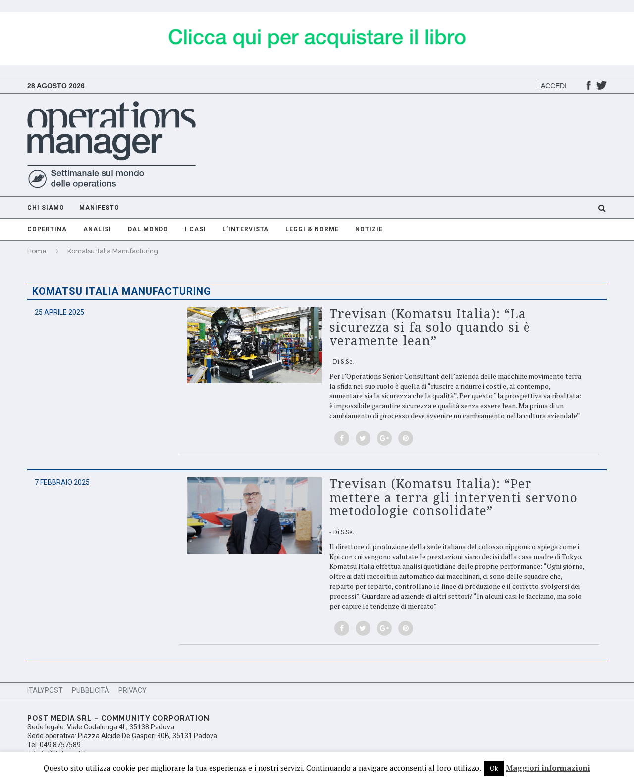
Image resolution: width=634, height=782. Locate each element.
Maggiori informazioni (548, 768)
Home (37, 251)
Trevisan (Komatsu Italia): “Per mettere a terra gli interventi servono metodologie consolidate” (453, 497)
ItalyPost (45, 690)
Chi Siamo (45, 207)
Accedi (554, 86)
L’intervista (245, 229)
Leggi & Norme (312, 229)
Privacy (132, 690)
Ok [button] (494, 768)
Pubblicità (90, 690)
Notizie (369, 229)
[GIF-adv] (317, 17)
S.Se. (347, 361)
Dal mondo (148, 229)
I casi (195, 229)
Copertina (47, 229)
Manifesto (99, 207)
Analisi (97, 229)
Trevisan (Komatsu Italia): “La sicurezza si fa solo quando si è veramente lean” (429, 327)
